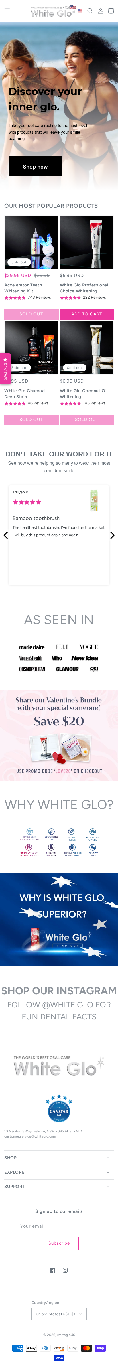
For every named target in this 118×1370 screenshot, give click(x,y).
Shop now (35, 166)
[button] (7, 11)
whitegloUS (66, 1335)
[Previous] (6, 535)
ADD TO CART (86, 314)
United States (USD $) (55, 1314)
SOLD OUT (31, 314)
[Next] (111, 535)
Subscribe (59, 1243)
